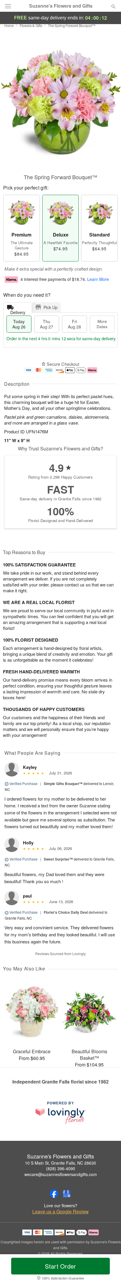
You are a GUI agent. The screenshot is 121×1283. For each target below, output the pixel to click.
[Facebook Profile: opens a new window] (54, 1194)
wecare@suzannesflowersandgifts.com (60, 1174)
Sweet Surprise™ (58, 859)
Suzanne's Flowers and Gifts (61, 6)
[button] (108, 1269)
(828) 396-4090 (60, 1168)
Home (9, 25)
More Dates (102, 323)
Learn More (98, 279)
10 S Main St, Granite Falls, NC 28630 (60, 1163)
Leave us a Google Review (60, 1211)
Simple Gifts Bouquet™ (63, 783)
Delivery (17, 311)
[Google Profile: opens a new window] (67, 1194)
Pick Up (50, 307)
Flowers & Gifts (31, 25)
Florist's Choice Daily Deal (66, 912)
